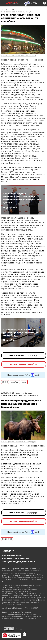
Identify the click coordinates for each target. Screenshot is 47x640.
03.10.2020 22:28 (7, 9)
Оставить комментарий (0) (23, 364)
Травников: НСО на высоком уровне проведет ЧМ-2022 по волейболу (21, 332)
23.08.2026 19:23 (7, 393)
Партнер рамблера (21, 629)
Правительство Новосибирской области (18, 56)
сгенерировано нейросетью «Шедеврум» (18, 442)
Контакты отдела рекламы (15, 558)
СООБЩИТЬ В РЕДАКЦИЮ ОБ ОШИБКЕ (19, 562)
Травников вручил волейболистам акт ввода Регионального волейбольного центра (22, 198)
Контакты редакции (12, 555)
